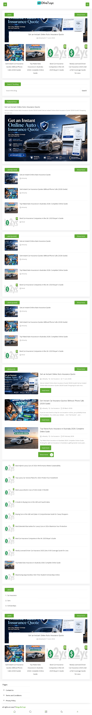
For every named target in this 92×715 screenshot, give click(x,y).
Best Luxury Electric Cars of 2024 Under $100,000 (31, 489)
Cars (8, 600)
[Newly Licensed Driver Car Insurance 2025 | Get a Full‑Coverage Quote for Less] (77, 52)
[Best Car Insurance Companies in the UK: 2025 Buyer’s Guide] (56, 52)
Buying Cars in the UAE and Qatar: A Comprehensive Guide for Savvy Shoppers (41, 514)
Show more (81, 14)
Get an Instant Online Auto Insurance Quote (46, 34)
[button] (14, 712)
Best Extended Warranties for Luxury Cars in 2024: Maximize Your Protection (41, 526)
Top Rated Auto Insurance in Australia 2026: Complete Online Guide (35, 68)
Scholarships (11, 605)
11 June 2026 (50, 38)
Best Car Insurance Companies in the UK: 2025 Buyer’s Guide (56, 66)
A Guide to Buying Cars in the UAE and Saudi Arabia (32, 502)
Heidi (23, 221)
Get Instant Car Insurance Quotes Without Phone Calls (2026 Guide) (14, 66)
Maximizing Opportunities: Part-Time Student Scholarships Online (37, 574)
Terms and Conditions (14, 695)
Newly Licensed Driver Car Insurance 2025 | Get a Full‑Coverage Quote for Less (77, 68)
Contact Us (10, 690)
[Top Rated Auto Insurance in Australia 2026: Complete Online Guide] (35, 52)
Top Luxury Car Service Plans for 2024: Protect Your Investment (36, 477)
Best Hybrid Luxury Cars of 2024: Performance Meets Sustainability (37, 465)
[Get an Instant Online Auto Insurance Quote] (46, 30)
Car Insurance (55, 378)
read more (45, 390)
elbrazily (41, 38)
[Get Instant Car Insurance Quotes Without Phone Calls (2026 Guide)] (14, 52)
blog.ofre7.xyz (21, 707)
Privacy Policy (11, 700)
